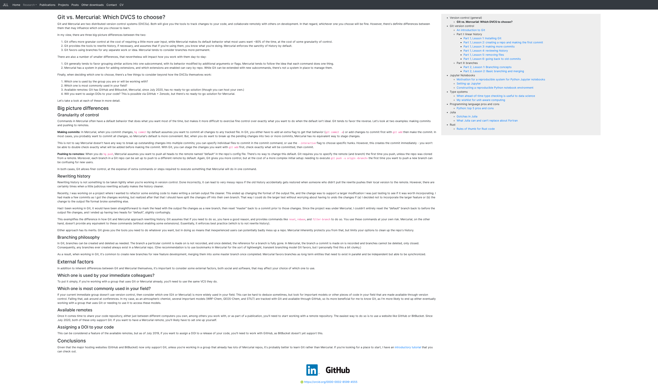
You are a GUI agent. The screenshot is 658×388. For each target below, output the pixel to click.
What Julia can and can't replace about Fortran (487, 120)
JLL (5, 5)
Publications (47, 5)
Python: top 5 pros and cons (475, 108)
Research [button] (29, 5)
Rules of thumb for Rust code (476, 128)
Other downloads (92, 5)
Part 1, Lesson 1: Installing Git (482, 38)
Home (16, 5)
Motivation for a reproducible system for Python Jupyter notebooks (501, 79)
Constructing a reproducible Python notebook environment (495, 87)
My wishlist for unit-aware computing (481, 100)
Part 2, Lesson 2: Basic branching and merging (494, 71)
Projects (63, 5)
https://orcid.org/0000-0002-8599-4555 (330, 382)
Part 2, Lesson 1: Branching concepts (487, 67)
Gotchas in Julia (467, 116)
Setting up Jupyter (469, 83)
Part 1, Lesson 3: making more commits (489, 46)
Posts (75, 5)
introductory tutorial (408, 347)
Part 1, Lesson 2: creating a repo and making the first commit (503, 42)
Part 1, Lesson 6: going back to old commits (492, 58)
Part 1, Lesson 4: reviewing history (486, 50)
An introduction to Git (471, 30)
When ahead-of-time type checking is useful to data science (496, 96)
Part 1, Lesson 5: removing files (484, 54)
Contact (111, 5)
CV (122, 5)
